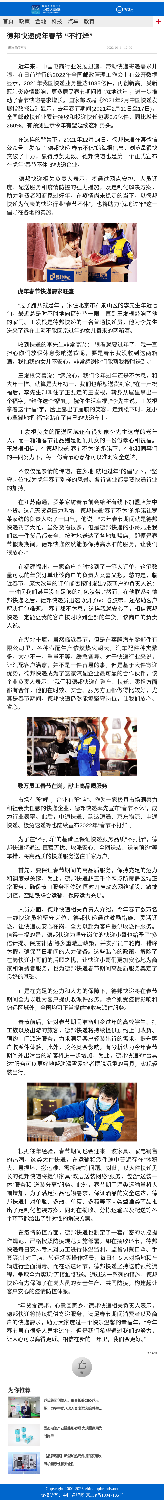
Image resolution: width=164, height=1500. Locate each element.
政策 (24, 22)
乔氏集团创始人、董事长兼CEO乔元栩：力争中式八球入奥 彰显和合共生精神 (73, 1409)
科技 (56, 22)
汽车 (73, 22)
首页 (8, 22)
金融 (40, 22)
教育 (89, 22)
